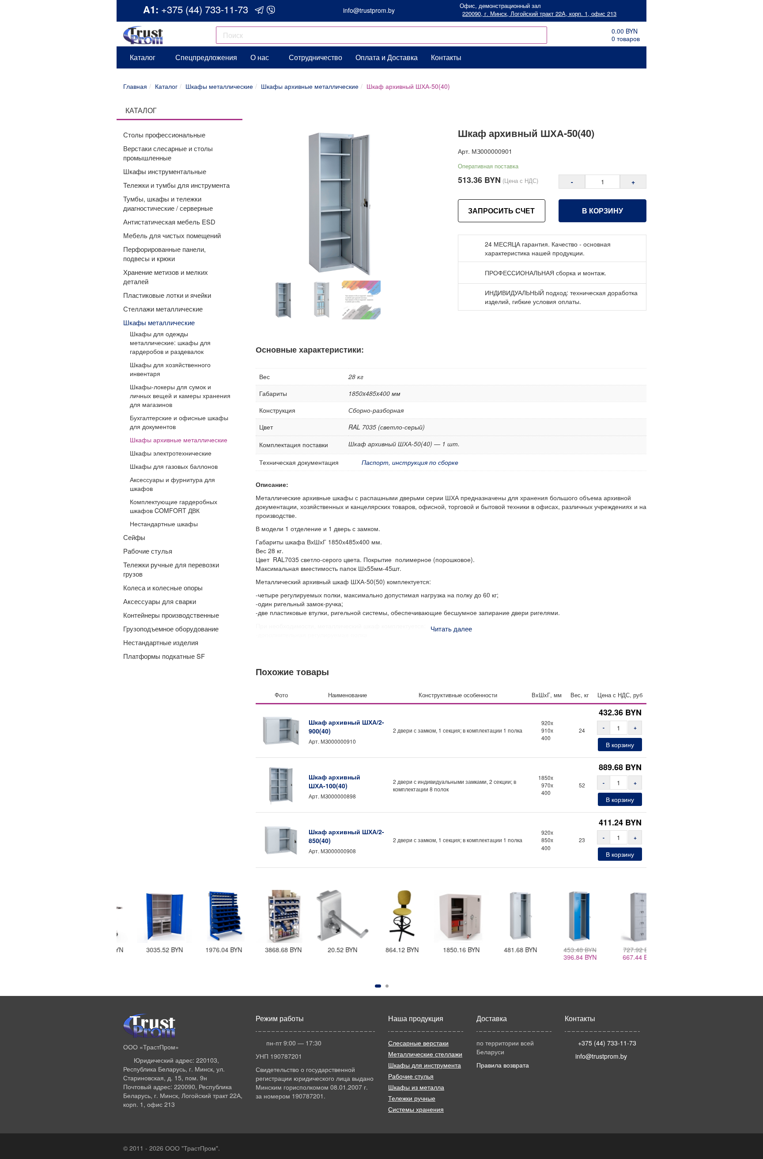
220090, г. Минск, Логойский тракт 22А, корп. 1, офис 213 (539, 13)
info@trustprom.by (369, 10)
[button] (378, 986)
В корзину (602, 210)
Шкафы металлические (159, 322)
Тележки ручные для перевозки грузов (171, 569)
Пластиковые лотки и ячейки (167, 295)
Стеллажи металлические (163, 308)
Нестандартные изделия (160, 642)
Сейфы (134, 537)
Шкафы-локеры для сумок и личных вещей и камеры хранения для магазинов (180, 395)
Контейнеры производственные (171, 614)
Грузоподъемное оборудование (171, 628)
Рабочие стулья (147, 550)
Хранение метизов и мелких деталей (165, 276)
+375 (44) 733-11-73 (204, 9)
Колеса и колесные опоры (163, 587)
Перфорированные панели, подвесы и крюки (164, 253)
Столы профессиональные (164, 134)
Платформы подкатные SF (164, 656)
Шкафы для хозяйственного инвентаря (170, 369)
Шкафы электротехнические (171, 452)
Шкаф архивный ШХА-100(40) (334, 781)
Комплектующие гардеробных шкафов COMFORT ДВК (173, 506)
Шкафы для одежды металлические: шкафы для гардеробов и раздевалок (170, 342)
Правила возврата (502, 1064)
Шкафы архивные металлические (178, 439)
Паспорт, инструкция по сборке (410, 462)
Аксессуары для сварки (159, 601)
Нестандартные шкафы (164, 523)
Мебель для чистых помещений (172, 235)
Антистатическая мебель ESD (169, 221)
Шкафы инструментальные (164, 171)
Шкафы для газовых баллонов (174, 466)
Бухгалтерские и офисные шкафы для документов (179, 422)
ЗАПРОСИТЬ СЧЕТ (501, 210)
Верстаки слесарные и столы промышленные (168, 153)
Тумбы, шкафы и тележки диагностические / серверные (168, 203)
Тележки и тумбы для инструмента (176, 185)
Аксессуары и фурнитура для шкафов (172, 484)
